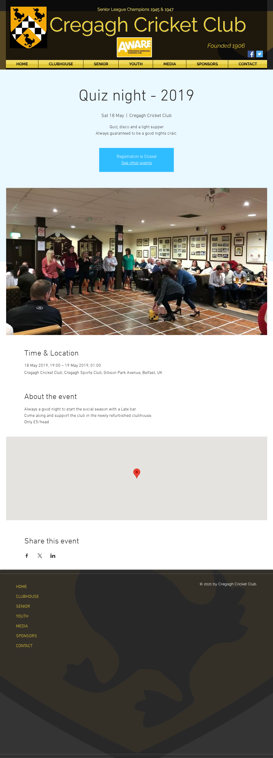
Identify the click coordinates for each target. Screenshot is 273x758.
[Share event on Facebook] (26, 556)
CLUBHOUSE (27, 596)
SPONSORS (26, 636)
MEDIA (22, 626)
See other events (136, 163)
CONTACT (24, 646)
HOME (21, 587)
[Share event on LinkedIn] (52, 556)
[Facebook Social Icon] (251, 54)
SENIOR (23, 606)
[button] (60, 64)
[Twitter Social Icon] (259, 54)
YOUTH (22, 616)
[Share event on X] (39, 556)
